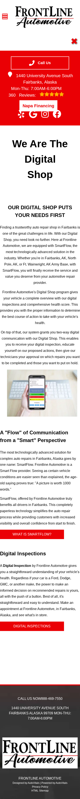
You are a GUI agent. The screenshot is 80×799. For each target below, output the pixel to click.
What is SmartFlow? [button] (32, 534)
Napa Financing (38, 105)
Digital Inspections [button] (32, 626)
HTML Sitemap (40, 790)
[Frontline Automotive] (44, 16)
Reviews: (23, 95)
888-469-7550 (52, 698)
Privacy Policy (40, 786)
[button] (21, 114)
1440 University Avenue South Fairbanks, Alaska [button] (44, 78)
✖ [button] (74, 41)
